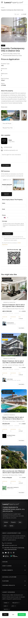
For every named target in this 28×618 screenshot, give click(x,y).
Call (13, 614)
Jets (5, 525)
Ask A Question (5, 165)
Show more (4, 107)
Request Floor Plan (8, 128)
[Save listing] (25, 279)
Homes (6, 522)
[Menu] (2, 2)
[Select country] (4, 217)
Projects (13, 522)
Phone (4, 215)
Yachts (11, 525)
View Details (21, 328)
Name (3, 203)
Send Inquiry (7, 233)
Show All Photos (7, 123)
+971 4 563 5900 (8, 543)
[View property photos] (14, 29)
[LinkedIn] (3, 552)
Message (4, 221)
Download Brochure (6, 194)
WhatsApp (21, 614)
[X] (11, 552)
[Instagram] (8, 552)
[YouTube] (5, 552)
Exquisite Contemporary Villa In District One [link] (12, 10)
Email (3, 209)
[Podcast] (13, 552)
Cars (20, 522)
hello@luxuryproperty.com (10, 545)
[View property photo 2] (10, 115)
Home (2, 7)
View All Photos (20, 39)
